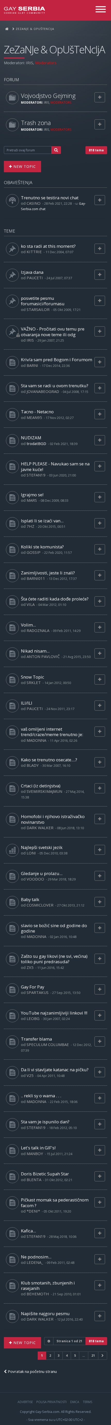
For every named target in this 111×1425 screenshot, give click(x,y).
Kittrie (34, 251)
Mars (32, 500)
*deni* (33, 1211)
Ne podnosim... (36, 1257)
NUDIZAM (31, 438)
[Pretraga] (56, 150)
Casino (34, 203)
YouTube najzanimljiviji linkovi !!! (54, 1013)
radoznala (38, 630)
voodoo (35, 879)
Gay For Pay (32, 987)
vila (31, 604)
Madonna (36, 740)
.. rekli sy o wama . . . (41, 1096)
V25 (30, 1075)
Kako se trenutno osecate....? (49, 760)
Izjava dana (32, 272)
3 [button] (58, 1355)
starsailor (38, 309)
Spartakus (38, 992)
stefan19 (36, 474)
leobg (33, 1018)
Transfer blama (36, 1039)
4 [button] (67, 1355)
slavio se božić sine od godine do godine (54, 928)
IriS (29, 62)
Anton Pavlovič (43, 656)
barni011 (36, 578)
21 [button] (93, 1355)
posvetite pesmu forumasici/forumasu (43, 301)
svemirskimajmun (44, 791)
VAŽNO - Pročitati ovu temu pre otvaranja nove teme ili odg (52, 331)
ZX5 (30, 967)
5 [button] (75, 1355)
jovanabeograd (43, 391)
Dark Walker (40, 827)
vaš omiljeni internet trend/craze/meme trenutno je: (52, 731)
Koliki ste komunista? (42, 547)
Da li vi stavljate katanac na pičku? (55, 1070)
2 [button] (50, 1355)
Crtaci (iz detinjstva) (40, 786)
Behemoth (38, 1293)
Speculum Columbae (48, 1044)
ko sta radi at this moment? (48, 246)
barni (32, 365)
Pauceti (35, 277)
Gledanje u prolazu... (41, 873)
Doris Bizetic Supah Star (45, 1174)
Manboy (35, 1153)
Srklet (34, 682)
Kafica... (28, 1231)
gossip (34, 552)
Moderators (46, 62)
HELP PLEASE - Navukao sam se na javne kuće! (55, 466)
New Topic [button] (24, 166)
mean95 (34, 417)
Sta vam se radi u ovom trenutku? (54, 386)
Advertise (25, 1402)
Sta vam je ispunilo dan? (45, 1122)
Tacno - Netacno (37, 412)
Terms (87, 1402)
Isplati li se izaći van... (42, 521)
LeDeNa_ (35, 1262)
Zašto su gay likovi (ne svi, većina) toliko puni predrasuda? (54, 959)
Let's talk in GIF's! (38, 1148)
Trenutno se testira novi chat (49, 198)
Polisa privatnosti (51, 1402)
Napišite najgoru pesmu (45, 1313)
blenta (34, 1179)
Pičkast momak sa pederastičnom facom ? (55, 1202)
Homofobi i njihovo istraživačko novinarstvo (53, 819)
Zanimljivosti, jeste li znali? (48, 573)
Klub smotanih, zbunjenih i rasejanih (48, 1285)
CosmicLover (40, 905)
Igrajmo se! (32, 495)
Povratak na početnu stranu (32, 1371)
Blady (33, 765)
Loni (31, 852)
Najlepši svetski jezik (41, 847)
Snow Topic (32, 677)
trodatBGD (36, 443)
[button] (102, 1356)
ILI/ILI (26, 703)
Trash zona (36, 123)
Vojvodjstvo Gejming (48, 96)
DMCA (74, 1402)
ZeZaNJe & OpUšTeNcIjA (54, 49)
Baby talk (30, 899)
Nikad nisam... (35, 651)
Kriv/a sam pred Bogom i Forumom (56, 360)
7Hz (30, 526)
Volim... (28, 625)
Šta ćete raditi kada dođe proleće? (55, 599)
